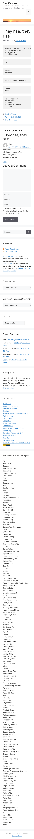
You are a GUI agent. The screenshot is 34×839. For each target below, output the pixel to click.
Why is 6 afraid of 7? (13, 117)
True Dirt (6, 438)
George (5, 360)
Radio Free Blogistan (11, 406)
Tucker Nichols (8, 440)
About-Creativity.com (13, 249)
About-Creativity (9, 256)
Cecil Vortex (10, 3)
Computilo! (7, 421)
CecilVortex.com (11, 251)
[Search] (28, 232)
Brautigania (7, 411)
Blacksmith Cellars (10, 409)
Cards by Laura (9, 418)
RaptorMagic (7, 431)
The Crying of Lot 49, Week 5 (18, 340)
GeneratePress (17, 836)
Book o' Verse (10, 114)
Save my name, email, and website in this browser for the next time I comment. (16, 211)
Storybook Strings (9, 435)
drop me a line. (8, 388)
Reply (5, 162)
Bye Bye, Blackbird (12, 120)
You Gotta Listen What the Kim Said (16, 443)
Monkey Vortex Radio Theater (14, 428)
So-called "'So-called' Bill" (13, 433)
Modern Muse (8, 426)
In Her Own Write (9, 423)
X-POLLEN (7, 404)
